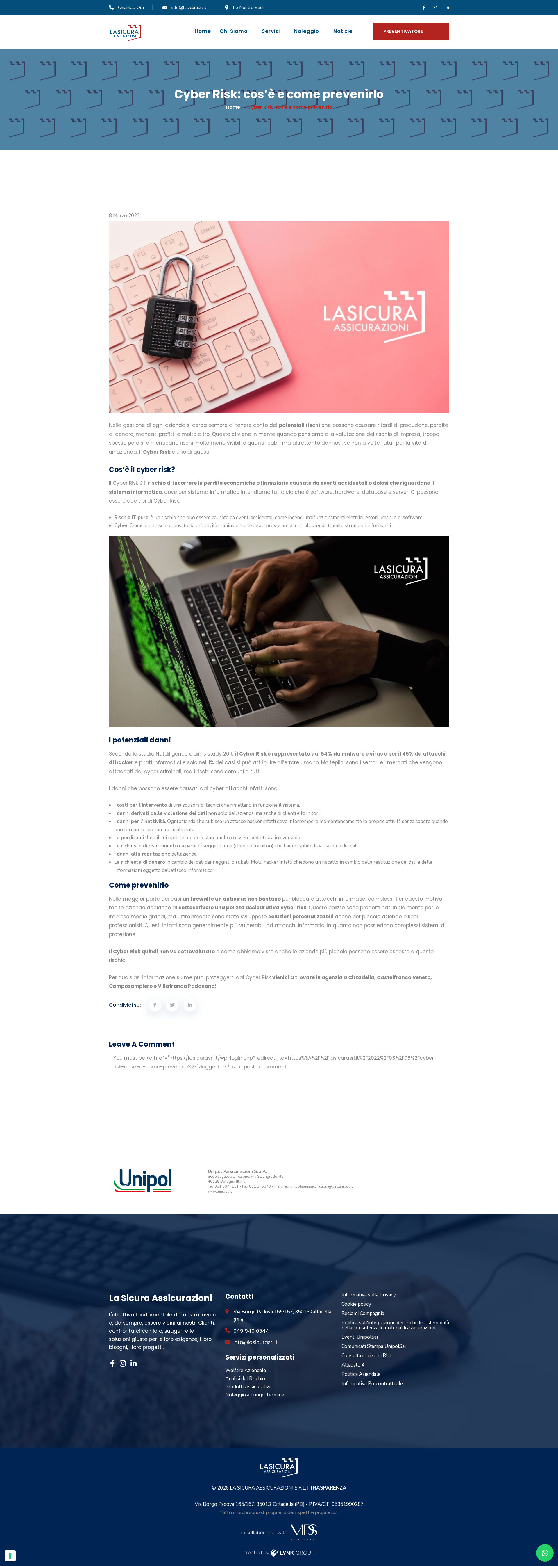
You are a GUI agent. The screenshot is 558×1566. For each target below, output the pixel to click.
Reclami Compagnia (362, 1313)
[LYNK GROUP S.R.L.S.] (279, 1552)
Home (203, 31)
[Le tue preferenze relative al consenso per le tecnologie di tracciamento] (10, 1555)
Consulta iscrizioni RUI (366, 1355)
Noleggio (306, 31)
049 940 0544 (251, 1331)
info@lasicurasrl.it (188, 7)
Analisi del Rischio (245, 1378)
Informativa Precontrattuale (372, 1383)
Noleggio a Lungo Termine (254, 1395)
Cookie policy (356, 1304)
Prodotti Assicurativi (247, 1386)
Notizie (343, 31)
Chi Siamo (234, 31)
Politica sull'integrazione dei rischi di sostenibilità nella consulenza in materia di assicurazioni (395, 1325)
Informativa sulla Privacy (368, 1294)
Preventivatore (403, 31)
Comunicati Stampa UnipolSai (373, 1346)
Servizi (271, 31)
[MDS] (279, 1532)
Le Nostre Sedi (248, 7)
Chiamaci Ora (131, 7)
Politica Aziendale (360, 1374)
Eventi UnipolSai (359, 1337)
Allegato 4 (352, 1365)
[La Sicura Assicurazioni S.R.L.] (125, 32)
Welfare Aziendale (245, 1370)
